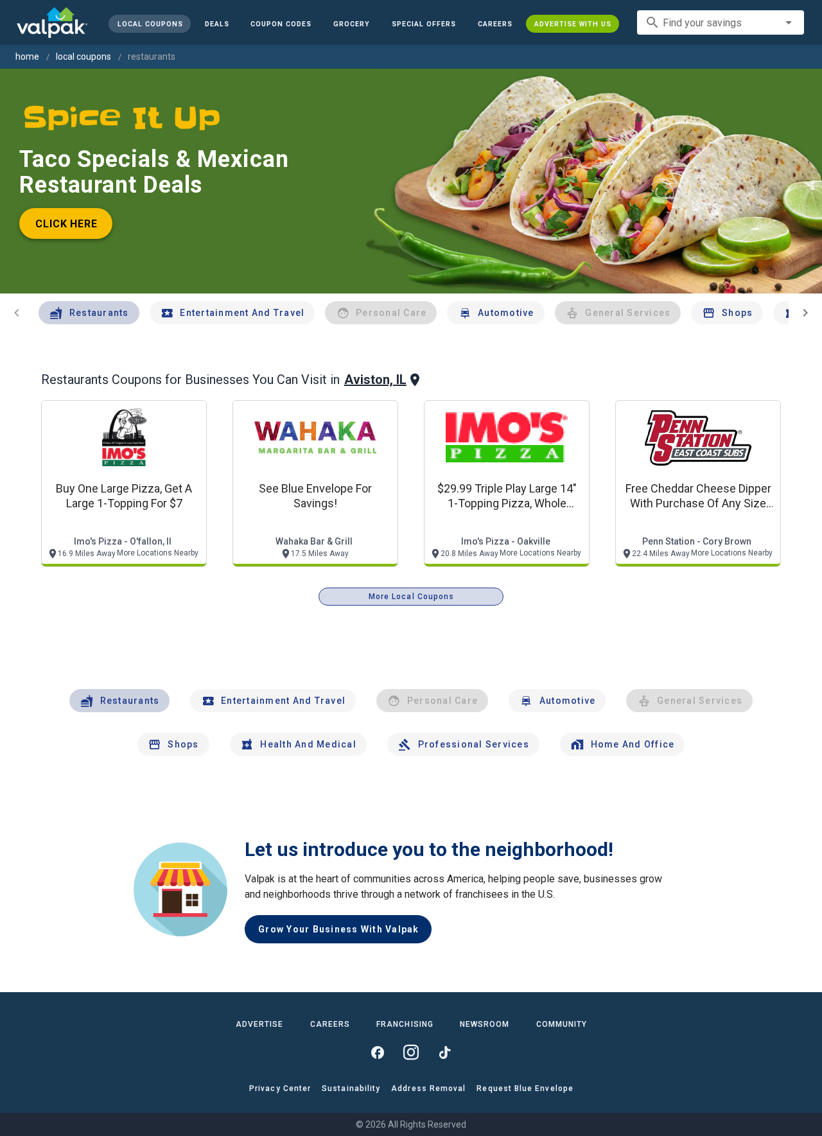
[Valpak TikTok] (444, 1052)
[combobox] (720, 22)
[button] (423, 24)
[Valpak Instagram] (411, 1052)
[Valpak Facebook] (377, 1052)
